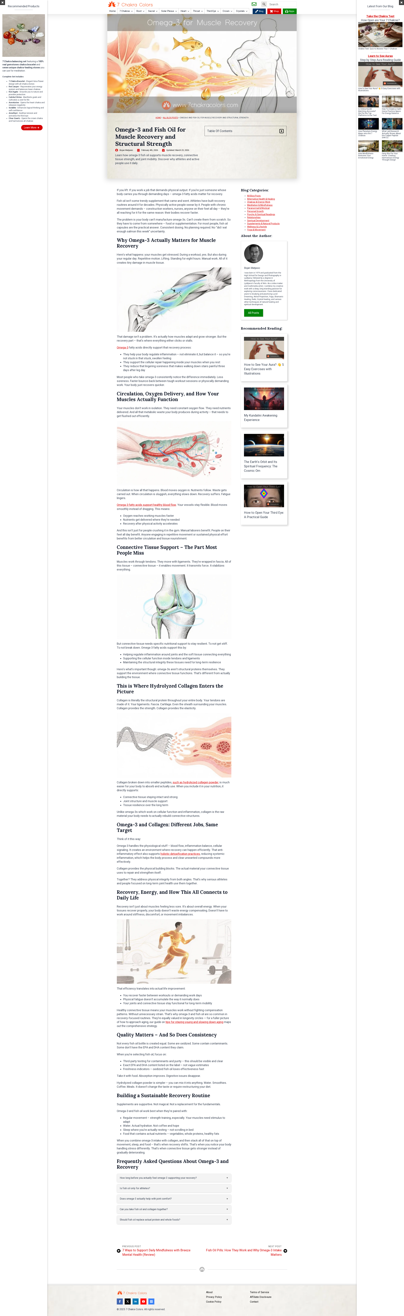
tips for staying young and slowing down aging (194, 1022)
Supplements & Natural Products (263, 223)
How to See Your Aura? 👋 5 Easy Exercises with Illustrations (264, 369)
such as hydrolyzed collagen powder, (196, 782)
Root (139, 11)
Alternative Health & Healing (261, 199)
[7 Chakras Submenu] (132, 11)
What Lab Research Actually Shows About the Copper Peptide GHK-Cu (391, 134)
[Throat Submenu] (202, 11)
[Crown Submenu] (231, 11)
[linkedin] (136, 1301)
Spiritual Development (258, 220)
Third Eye (211, 11)
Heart (183, 11)
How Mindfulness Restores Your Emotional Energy (366, 156)
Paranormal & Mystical (258, 208)
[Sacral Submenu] (157, 11)
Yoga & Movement (256, 229)
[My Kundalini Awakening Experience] (264, 398)
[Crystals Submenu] (247, 11)
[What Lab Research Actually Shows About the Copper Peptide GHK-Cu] (392, 124)
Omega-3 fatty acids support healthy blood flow (146, 504)
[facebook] (120, 1301)
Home (112, 11)
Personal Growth (255, 211)
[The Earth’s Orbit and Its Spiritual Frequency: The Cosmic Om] (264, 445)
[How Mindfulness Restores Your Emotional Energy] (368, 146)
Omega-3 (122, 347)
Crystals (240, 11)
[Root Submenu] (144, 11)
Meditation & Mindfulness (260, 205)
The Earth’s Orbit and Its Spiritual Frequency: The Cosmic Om (260, 466)
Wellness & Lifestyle (257, 226)
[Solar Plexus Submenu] (176, 11)
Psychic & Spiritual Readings (261, 214)
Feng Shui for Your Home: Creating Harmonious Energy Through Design (390, 157)
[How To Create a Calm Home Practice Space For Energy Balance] (392, 101)
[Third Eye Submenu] (218, 11)
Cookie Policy (213, 1301)
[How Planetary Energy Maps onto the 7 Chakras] (368, 124)
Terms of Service (259, 1292)
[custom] (151, 1301)
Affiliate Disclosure (260, 1296)
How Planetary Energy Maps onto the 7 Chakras (367, 133)
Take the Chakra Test (380, 16)
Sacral (151, 11)
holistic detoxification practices (180, 853)
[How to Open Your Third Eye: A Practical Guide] (264, 496)
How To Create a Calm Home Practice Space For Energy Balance (391, 111)
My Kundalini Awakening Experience (260, 418)
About (209, 1292)
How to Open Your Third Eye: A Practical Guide (264, 515)
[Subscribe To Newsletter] (254, 4)
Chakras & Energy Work (258, 202)
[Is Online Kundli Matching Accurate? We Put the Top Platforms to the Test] (368, 101)
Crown (226, 11)
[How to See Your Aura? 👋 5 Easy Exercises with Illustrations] (264, 348)
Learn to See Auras (380, 56)
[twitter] (128, 1301)
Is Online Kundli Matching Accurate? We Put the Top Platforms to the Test (367, 112)
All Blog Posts (170, 118)
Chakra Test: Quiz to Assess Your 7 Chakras (377, 49)
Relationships (254, 217)
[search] (264, 4)
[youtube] (143, 1301)
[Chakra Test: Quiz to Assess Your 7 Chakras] (380, 34)
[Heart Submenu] (188, 11)
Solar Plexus (167, 11)
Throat (196, 11)
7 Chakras (124, 11)
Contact (254, 1301)
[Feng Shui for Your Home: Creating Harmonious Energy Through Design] (392, 146)
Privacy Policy (214, 1296)
